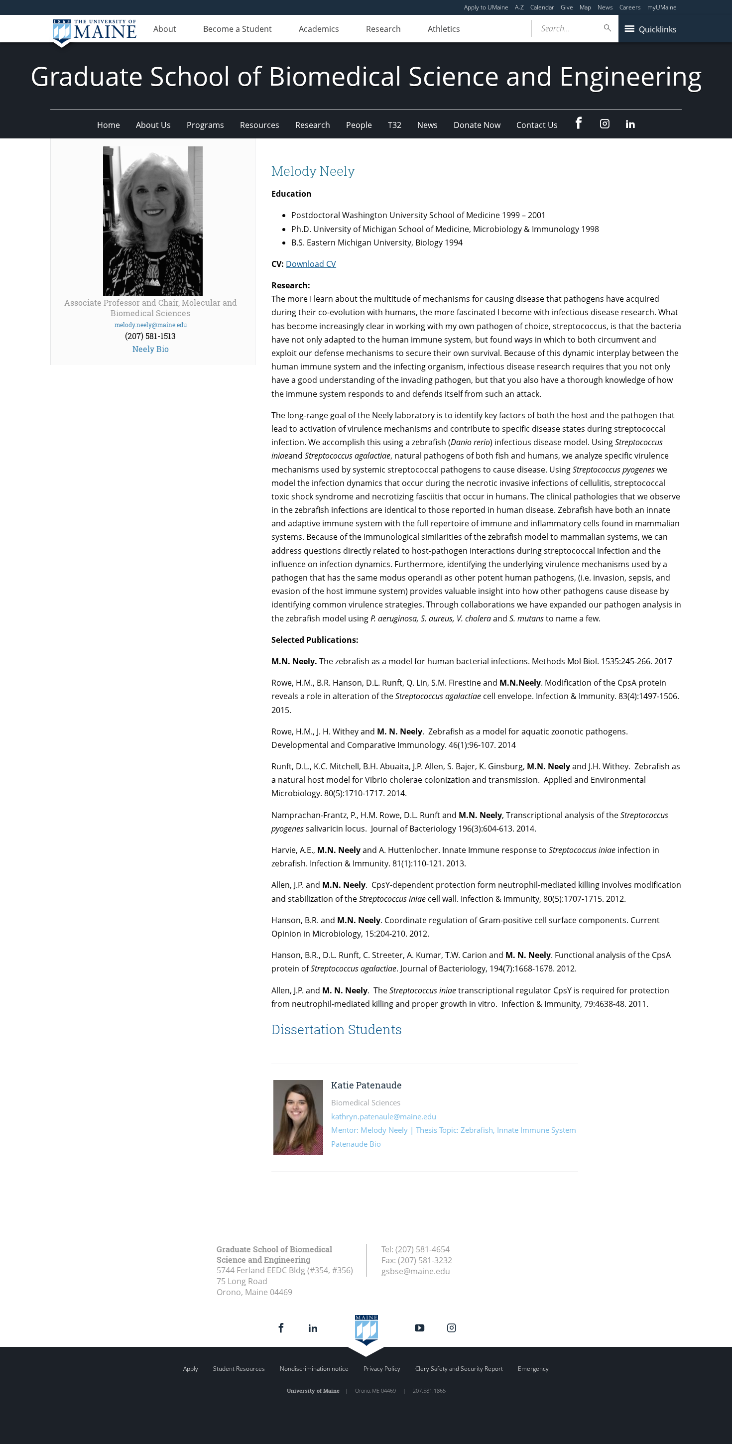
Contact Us (537, 125)
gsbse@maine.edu (415, 1271)
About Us (153, 125)
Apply (190, 1368)
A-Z (519, 7)
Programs (205, 125)
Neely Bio (150, 349)
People (359, 125)
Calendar (542, 7)
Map (585, 7)
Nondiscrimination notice (314, 1368)
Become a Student (237, 28)
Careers (630, 7)
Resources (259, 125)
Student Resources (239, 1368)
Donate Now (477, 125)
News (605, 7)
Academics (319, 28)
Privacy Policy (382, 1368)
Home (108, 125)
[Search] (608, 28)
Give (567, 7)
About (164, 28)
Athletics (444, 28)
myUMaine (662, 7)
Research (383, 28)
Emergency (533, 1368)
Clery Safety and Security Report (459, 1368)
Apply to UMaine (486, 7)
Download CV (311, 263)
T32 (394, 125)
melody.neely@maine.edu (151, 325)
